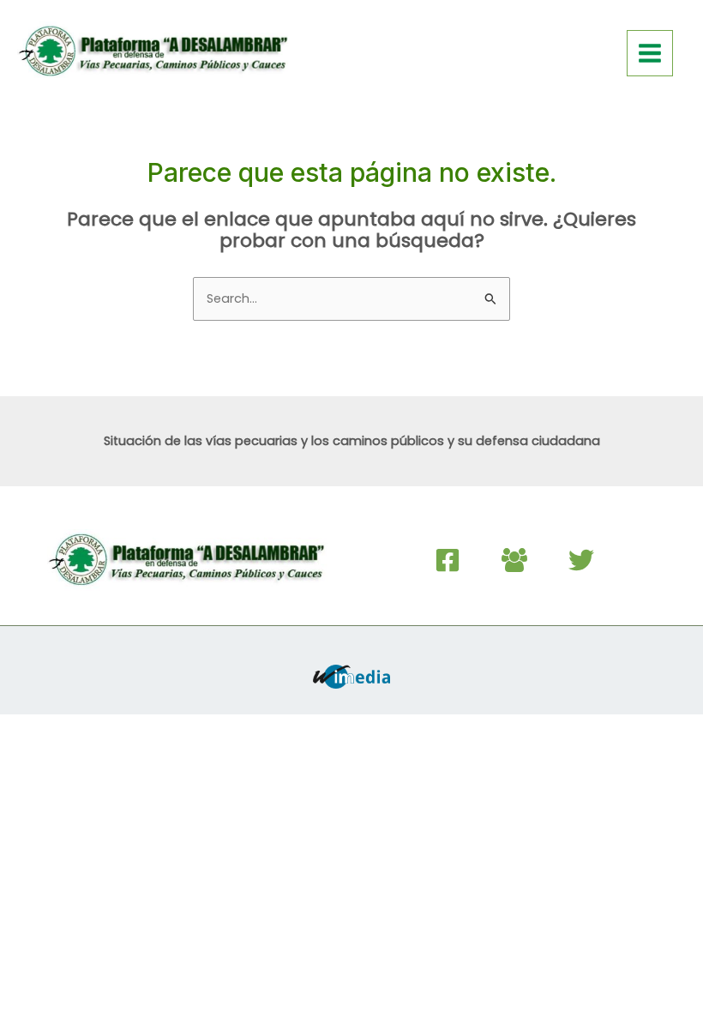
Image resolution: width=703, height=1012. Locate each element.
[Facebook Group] (514, 560)
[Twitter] (581, 560)
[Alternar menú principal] (650, 53)
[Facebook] (447, 560)
